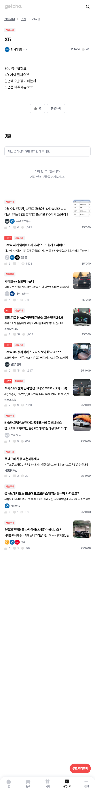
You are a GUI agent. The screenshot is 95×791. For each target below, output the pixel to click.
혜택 (48, 786)
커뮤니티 (67, 786)
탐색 (28, 786)
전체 (86, 786)
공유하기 (56, 108)
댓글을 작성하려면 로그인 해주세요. (29, 151)
